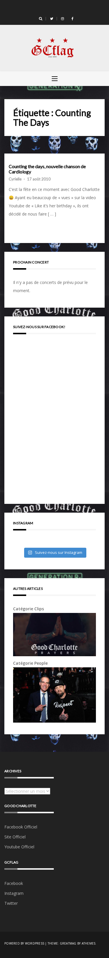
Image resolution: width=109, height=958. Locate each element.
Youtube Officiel (19, 847)
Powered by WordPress (24, 943)
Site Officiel (15, 837)
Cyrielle (15, 179)
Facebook (13, 883)
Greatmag (68, 943)
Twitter (11, 903)
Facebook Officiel (20, 827)
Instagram (14, 893)
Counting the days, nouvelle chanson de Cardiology (47, 169)
